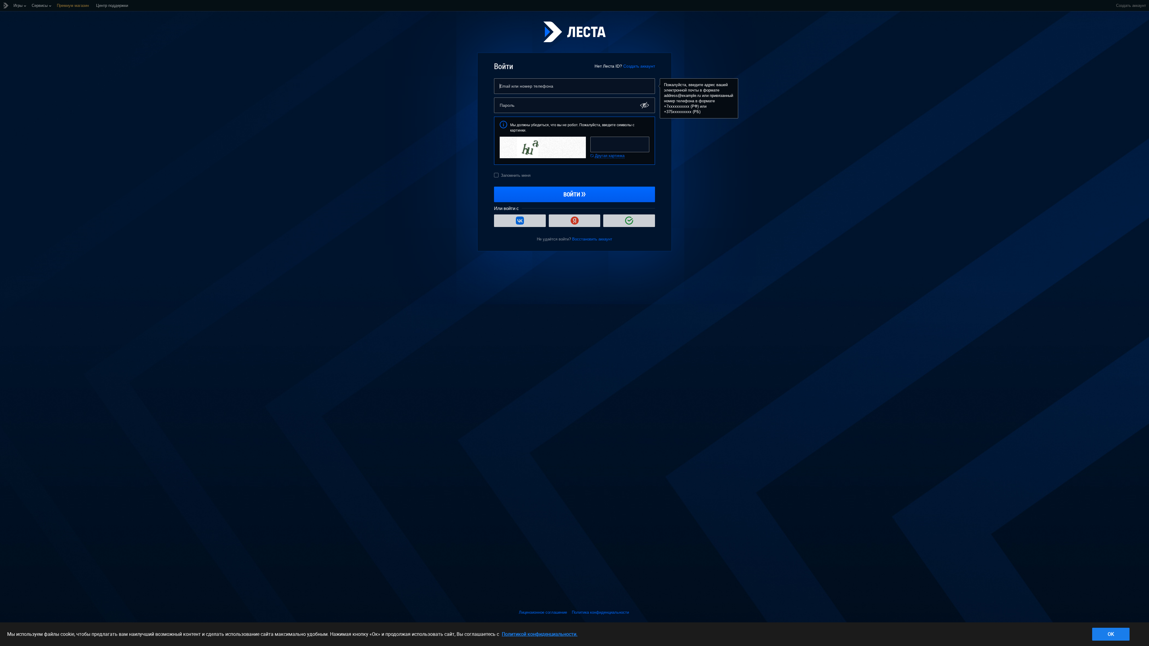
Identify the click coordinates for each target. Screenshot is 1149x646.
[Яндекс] (575, 220)
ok (1111, 634)
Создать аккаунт (639, 66)
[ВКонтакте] (520, 220)
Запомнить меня (516, 175)
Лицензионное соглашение (543, 612)
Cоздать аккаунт (1131, 5)
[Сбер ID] (629, 220)
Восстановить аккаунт (592, 239)
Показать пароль (644, 105)
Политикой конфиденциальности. (539, 634)
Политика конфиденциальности (600, 612)
